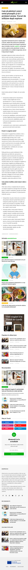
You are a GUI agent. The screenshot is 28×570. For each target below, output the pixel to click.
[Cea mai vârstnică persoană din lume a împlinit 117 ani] (5, 412)
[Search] (26, 2)
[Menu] (2, 2)
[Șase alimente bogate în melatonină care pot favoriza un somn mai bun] (14, 248)
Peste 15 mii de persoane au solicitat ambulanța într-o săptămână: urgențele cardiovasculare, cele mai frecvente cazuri (16, 549)
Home (7, 566)
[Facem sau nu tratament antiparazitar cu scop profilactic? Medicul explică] (14, 271)
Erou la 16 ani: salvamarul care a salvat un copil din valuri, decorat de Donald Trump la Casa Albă (18, 340)
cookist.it (16, 46)
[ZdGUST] (14, 2)
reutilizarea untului (13, 233)
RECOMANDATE (13, 566)
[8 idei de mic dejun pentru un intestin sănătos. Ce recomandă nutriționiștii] (14, 294)
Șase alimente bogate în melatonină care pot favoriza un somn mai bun (18, 507)
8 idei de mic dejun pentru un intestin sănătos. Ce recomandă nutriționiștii (17, 406)
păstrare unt (5, 233)
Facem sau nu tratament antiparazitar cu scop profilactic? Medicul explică (18, 400)
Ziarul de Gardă (17, 560)
